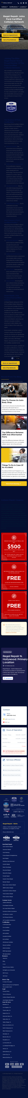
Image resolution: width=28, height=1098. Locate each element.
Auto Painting (6, 852)
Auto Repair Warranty (8, 1000)
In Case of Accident (7, 981)
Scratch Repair (6, 864)
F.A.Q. (4, 964)
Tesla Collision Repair (8, 893)
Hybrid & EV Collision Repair (9, 890)
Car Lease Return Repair (9, 908)
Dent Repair (6, 858)
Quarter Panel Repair (8, 879)
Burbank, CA (6, 1004)
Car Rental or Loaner (8, 914)
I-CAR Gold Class (7, 924)
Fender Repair (6, 876)
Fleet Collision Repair (8, 896)
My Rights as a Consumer (9, 970)
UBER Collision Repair (8, 887)
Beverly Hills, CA (7, 1036)
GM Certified (6, 933)
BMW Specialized (7, 951)
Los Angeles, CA (7, 1007)
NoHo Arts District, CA (8, 1025)
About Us (5, 958)
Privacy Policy (6, 991)
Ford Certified (6, 930)
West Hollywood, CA (7, 1031)
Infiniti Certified (6, 948)
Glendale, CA (6, 1033)
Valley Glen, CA (6, 1019)
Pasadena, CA (6, 1039)
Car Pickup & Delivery (8, 917)
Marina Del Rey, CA (7, 1057)
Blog (4, 961)
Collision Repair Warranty (9, 997)
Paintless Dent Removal (8, 861)
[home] (6, 3)
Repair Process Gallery (8, 967)
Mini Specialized (6, 954)
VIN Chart (5, 976)
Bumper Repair (6, 882)
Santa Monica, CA (7, 1051)
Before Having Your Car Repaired (11, 984)
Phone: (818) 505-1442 (8, 832)
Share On (9, 358)
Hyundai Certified (7, 936)
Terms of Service (7, 994)
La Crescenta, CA (7, 1042)
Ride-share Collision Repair (9, 884)
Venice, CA (5, 1048)
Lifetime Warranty (7, 902)
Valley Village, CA (7, 1022)
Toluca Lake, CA (6, 1010)
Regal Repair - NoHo (10, 823)
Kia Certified (6, 939)
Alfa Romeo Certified (8, 942)
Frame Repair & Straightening (10, 855)
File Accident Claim (7, 987)
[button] (4, 7)
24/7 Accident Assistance (9, 920)
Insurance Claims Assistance (10, 911)
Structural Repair (7, 870)
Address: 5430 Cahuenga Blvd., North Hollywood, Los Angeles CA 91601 (12, 827)
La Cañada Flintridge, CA (9, 1045)
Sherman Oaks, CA (7, 1016)
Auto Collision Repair (8, 846)
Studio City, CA (6, 1013)
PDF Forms (5, 973)
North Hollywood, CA (8, 1028)
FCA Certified (6, 927)
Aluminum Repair (7, 849)
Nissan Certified (6, 945)
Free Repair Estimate (8, 905)
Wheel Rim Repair (7, 873)
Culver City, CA (6, 1054)
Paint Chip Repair (7, 867)
